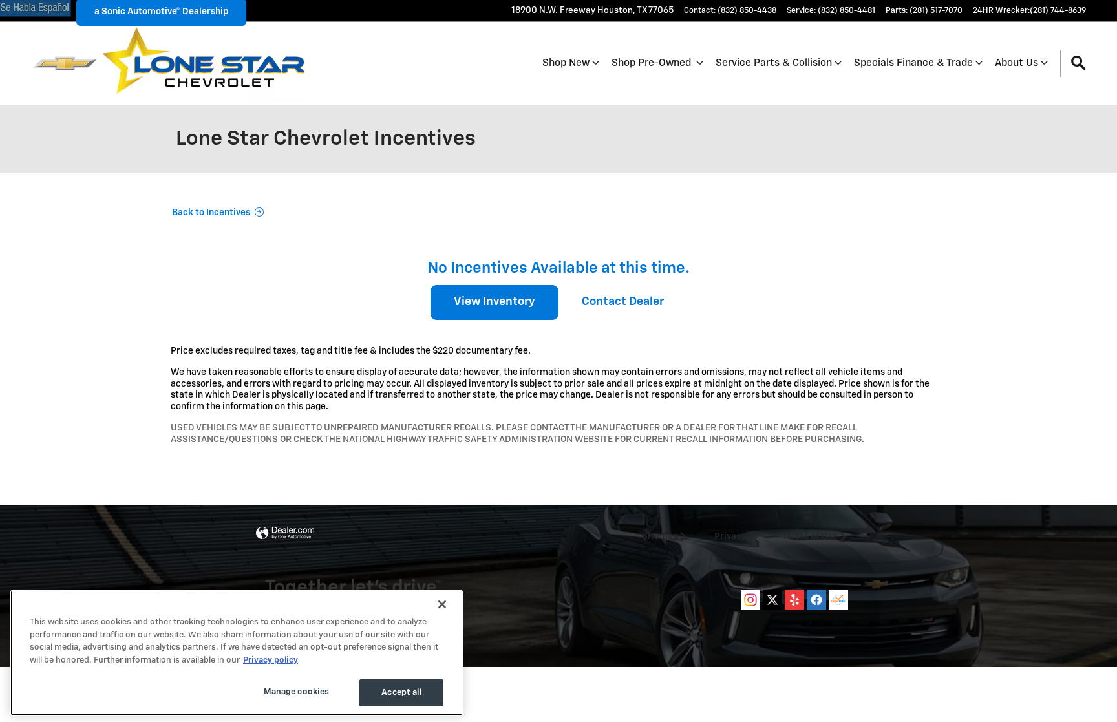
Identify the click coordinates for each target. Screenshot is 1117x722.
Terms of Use (810, 536)
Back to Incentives (211, 212)
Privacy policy (270, 660)
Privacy (730, 536)
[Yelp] (794, 600)
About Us (1016, 63)
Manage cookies (297, 692)
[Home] (65, 63)
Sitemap (660, 536)
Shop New (566, 63)
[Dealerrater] (838, 600)
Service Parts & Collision (774, 63)
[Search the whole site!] (1078, 63)
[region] (236, 653)
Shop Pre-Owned (653, 63)
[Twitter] (772, 600)
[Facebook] (816, 600)
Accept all (401, 692)
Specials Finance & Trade (913, 63)
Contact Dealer (623, 302)
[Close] (442, 604)
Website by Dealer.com (285, 533)
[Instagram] (750, 600)
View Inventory (494, 302)
